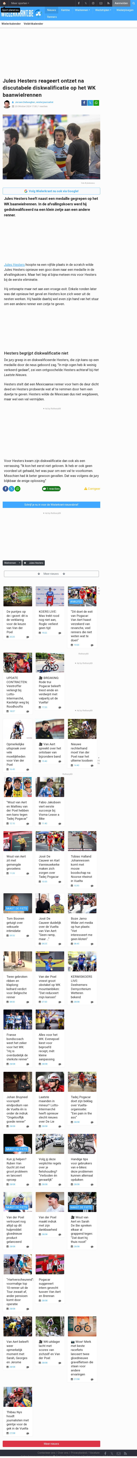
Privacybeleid (79, 1452)
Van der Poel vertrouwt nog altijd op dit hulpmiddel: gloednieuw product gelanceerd (16, 1230)
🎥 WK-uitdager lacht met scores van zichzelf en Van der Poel (49, 1350)
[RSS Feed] (108, 3)
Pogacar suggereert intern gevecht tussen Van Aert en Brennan (50, 1288)
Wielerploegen (124, 10)
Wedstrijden (102, 10)
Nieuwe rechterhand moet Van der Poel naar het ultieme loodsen (82, 752)
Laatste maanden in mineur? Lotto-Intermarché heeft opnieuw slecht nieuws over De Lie (49, 1109)
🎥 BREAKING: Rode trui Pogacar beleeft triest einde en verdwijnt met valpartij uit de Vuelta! (50, 690)
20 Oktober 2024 (23, 106)
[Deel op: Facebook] (84, 103)
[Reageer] (59, 707)
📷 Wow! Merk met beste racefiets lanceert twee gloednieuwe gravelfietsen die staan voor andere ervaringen (82, 1358)
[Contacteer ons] (101, 3)
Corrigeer (93, 488)
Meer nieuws (51, 573)
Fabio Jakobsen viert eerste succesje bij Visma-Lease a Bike (50, 810)
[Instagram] (93, 3)
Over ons (63, 1452)
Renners (52, 16)
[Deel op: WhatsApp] (96, 103)
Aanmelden (121, 3)
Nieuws (51, 10)
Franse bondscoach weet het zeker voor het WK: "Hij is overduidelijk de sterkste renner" (17, 1047)
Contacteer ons (46, 1452)
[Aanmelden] (25, 563)
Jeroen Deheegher (25, 102)
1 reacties (42, 106)
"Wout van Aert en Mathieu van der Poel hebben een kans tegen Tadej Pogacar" (18, 810)
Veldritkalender (33, 23)
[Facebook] (78, 3)
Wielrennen (81, 10)
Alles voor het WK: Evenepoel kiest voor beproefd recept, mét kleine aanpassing (49, 1047)
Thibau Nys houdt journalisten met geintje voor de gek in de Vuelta (18, 1420)
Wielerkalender (11, 23)
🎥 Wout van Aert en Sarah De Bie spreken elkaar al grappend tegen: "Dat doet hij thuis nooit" (82, 1230)
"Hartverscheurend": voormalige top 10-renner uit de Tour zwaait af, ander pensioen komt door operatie (20, 1292)
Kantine (65, 10)
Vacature (94, 1452)
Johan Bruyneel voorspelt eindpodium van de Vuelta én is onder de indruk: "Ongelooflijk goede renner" (17, 1109)
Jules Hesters (14, 265)
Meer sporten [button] (19, 3)
